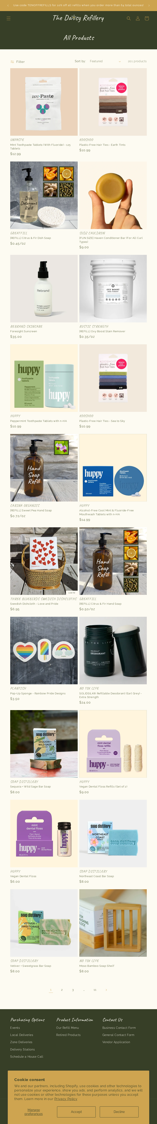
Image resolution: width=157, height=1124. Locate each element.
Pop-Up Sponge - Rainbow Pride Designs (37, 693)
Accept (76, 1112)
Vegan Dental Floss (23, 876)
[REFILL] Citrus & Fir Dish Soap (30, 237)
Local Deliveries (21, 1035)
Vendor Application (116, 1042)
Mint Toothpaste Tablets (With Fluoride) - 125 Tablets (40, 146)
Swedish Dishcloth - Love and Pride (34, 603)
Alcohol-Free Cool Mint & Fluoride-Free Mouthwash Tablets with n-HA (106, 512)
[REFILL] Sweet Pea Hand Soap (31, 510)
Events (15, 1027)
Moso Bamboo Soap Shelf (96, 965)
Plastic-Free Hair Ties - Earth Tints (102, 144)
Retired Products (68, 1035)
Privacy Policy (65, 1099)
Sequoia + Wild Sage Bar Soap (30, 786)
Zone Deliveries (21, 1042)
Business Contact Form (119, 1027)
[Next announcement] (149, 5)
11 (95, 989)
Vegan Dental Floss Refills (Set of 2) (103, 786)
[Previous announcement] (7, 5)
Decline (119, 1112)
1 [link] (51, 990)
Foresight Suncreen (23, 331)
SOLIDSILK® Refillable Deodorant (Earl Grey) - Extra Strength (110, 695)
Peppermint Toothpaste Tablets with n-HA (38, 420)
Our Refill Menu (67, 1027)
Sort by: (80, 61)
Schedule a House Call (26, 1056)
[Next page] (106, 989)
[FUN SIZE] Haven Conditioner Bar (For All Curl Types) (111, 239)
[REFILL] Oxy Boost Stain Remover (102, 331)
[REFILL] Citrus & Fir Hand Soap (100, 603)
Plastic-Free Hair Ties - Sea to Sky (102, 420)
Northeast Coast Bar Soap (96, 876)
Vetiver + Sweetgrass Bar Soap (30, 965)
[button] (8, 18)
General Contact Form (118, 1035)
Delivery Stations (22, 1049)
